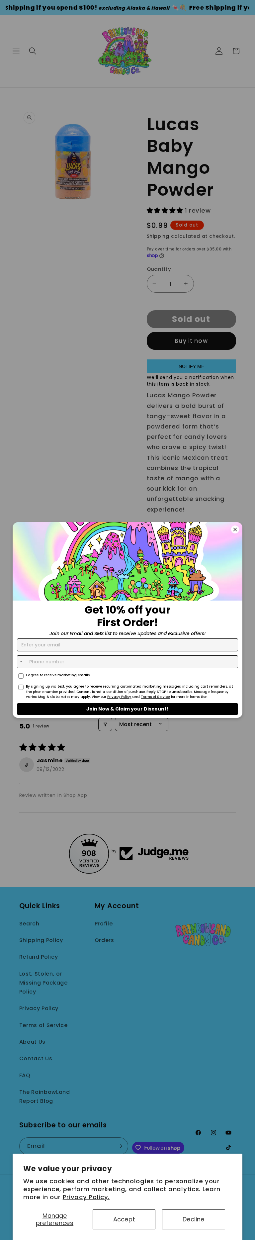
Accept (124, 1219)
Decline (194, 1219)
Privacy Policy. (86, 1197)
